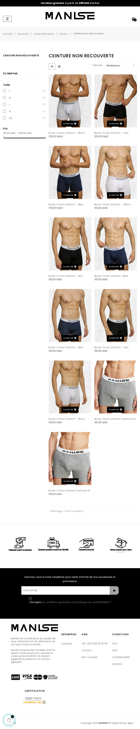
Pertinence (121, 65)
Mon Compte (89, 657)
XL (10, 111)
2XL (10, 118)
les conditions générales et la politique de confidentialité (76, 602)
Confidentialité (121, 657)
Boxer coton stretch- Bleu (111, 276)
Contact (87, 650)
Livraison (117, 664)
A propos (66, 643)
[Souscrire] (114, 590)
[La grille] (52, 66)
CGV (114, 643)
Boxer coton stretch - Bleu (66, 204)
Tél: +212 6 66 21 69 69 (95, 643)
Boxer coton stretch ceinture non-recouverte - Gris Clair (115, 419)
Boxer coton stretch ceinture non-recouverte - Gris (70, 490)
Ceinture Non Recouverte (21, 55)
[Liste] (59, 66)
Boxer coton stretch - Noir (111, 133)
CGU (114, 650)
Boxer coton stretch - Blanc (67, 133)
